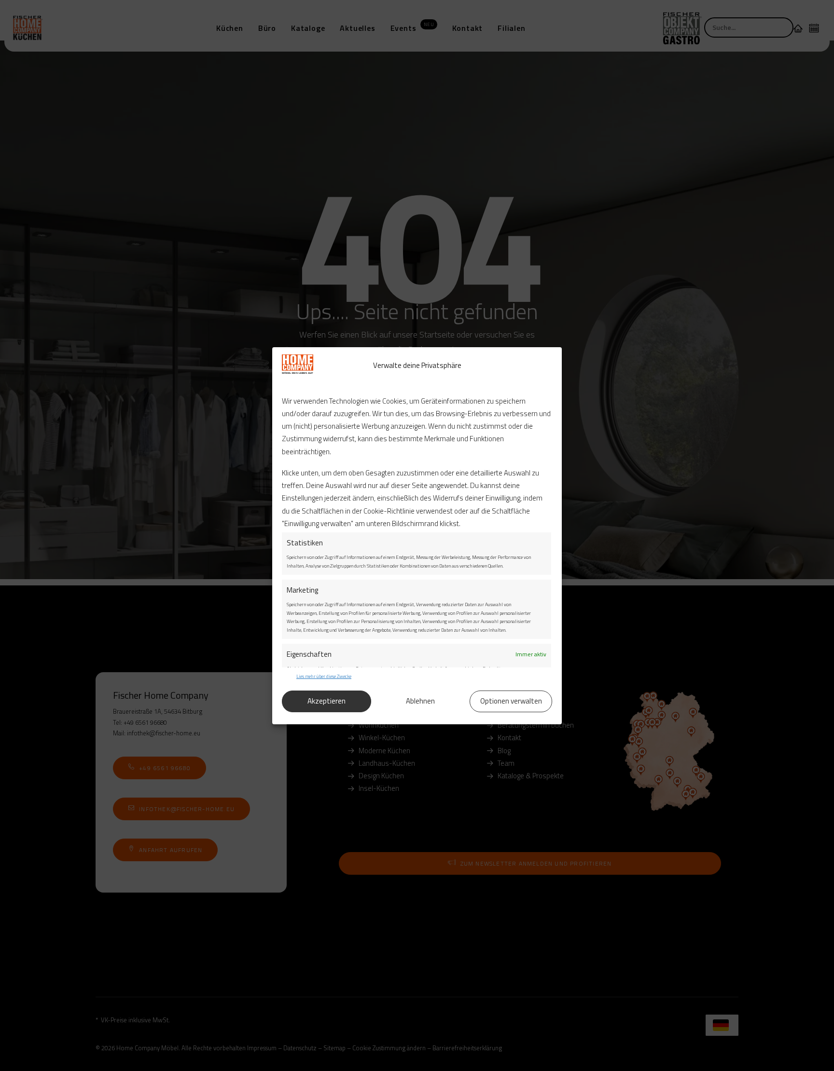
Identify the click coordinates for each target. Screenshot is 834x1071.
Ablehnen (420, 700)
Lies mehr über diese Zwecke (323, 676)
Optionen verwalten (511, 700)
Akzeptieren (326, 700)
